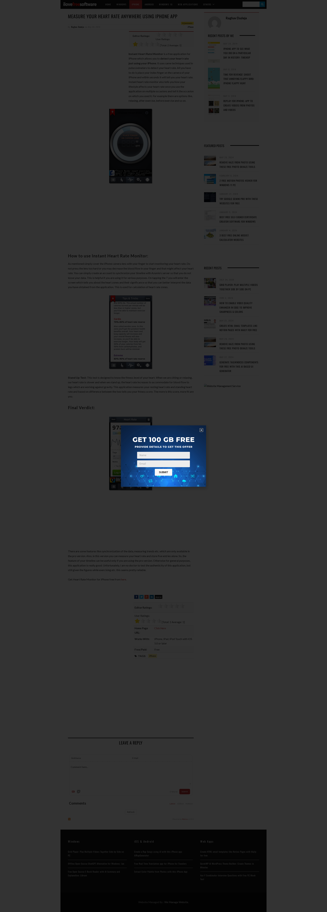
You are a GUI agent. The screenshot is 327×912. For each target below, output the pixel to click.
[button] (201, 430)
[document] (163, 456)
